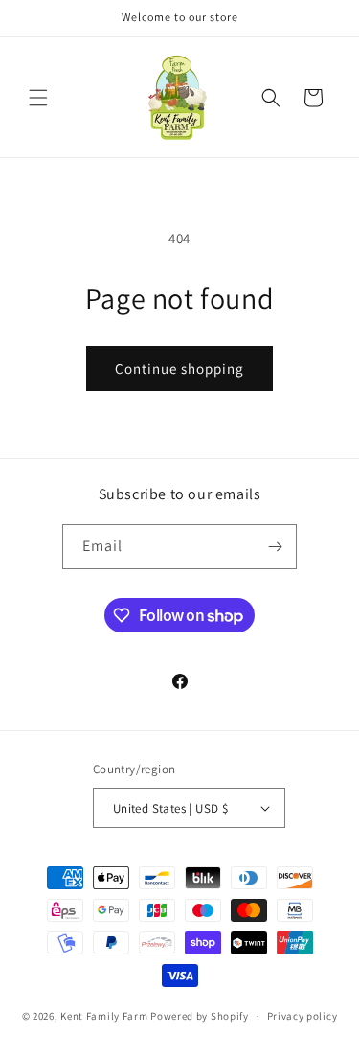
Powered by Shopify (199, 1016)
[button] (38, 98)
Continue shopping (179, 368)
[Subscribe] (275, 546)
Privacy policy (302, 1016)
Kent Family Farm (103, 1016)
